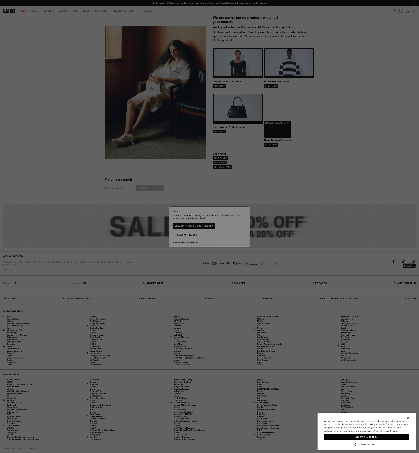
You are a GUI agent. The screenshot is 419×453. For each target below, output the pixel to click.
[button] (366, 444)
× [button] (408, 418)
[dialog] (367, 431)
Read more (395, 430)
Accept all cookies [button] (366, 437)
